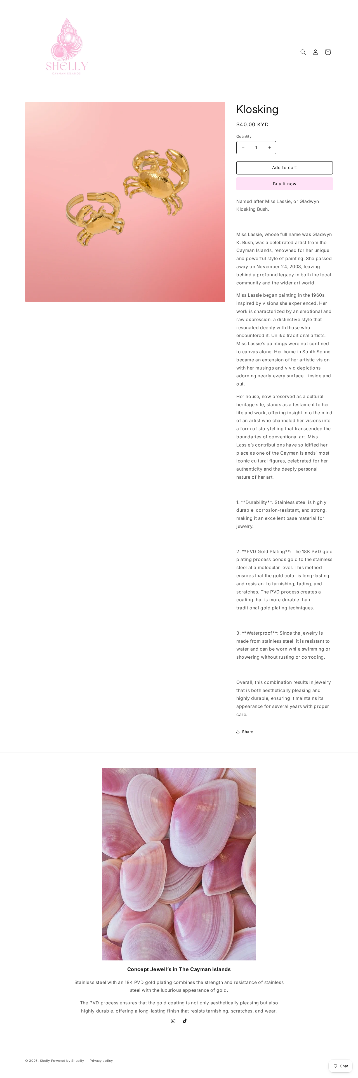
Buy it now (284, 183)
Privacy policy (101, 1061)
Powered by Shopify (67, 1061)
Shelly (45, 1061)
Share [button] (247, 731)
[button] (303, 52)
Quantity (243, 136)
